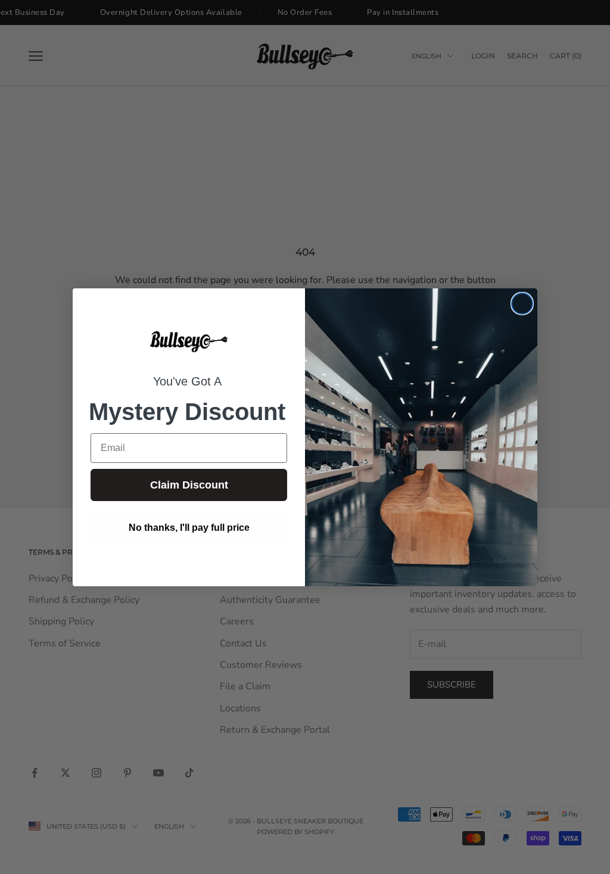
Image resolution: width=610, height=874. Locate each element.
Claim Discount (189, 485)
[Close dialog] (522, 303)
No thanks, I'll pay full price (189, 527)
